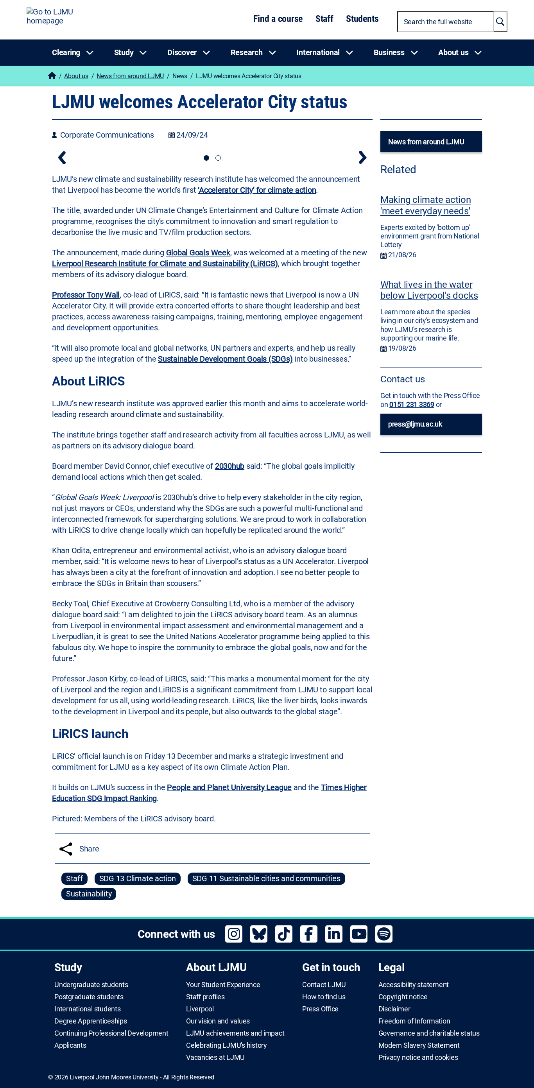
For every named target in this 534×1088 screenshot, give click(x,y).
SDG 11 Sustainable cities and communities (266, 878)
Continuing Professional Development (111, 1033)
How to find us (324, 997)
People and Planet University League (229, 787)
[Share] (66, 849)
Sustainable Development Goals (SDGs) (225, 359)
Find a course (278, 18)
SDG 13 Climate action (137, 878)
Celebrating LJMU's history (226, 1045)
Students (362, 18)
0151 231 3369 (411, 404)
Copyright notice (403, 997)
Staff (324, 18)
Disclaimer (394, 1009)
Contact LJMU (324, 985)
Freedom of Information (414, 1021)
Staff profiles (205, 997)
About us (76, 76)
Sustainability (89, 893)
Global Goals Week (198, 252)
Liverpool (200, 1009)
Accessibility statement (413, 985)
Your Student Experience (223, 985)
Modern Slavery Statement (419, 1045)
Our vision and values (218, 1021)
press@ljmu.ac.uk (415, 424)
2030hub (229, 466)
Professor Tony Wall (86, 294)
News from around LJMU (130, 76)
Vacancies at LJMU (215, 1057)
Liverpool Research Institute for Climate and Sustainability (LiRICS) (165, 263)
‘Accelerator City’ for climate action (257, 190)
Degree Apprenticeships (90, 1021)
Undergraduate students (91, 985)
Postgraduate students (89, 997)
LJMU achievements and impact (235, 1033)
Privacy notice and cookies (418, 1057)
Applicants (70, 1045)
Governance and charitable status (429, 1033)
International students (87, 1009)
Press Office (320, 1009)
